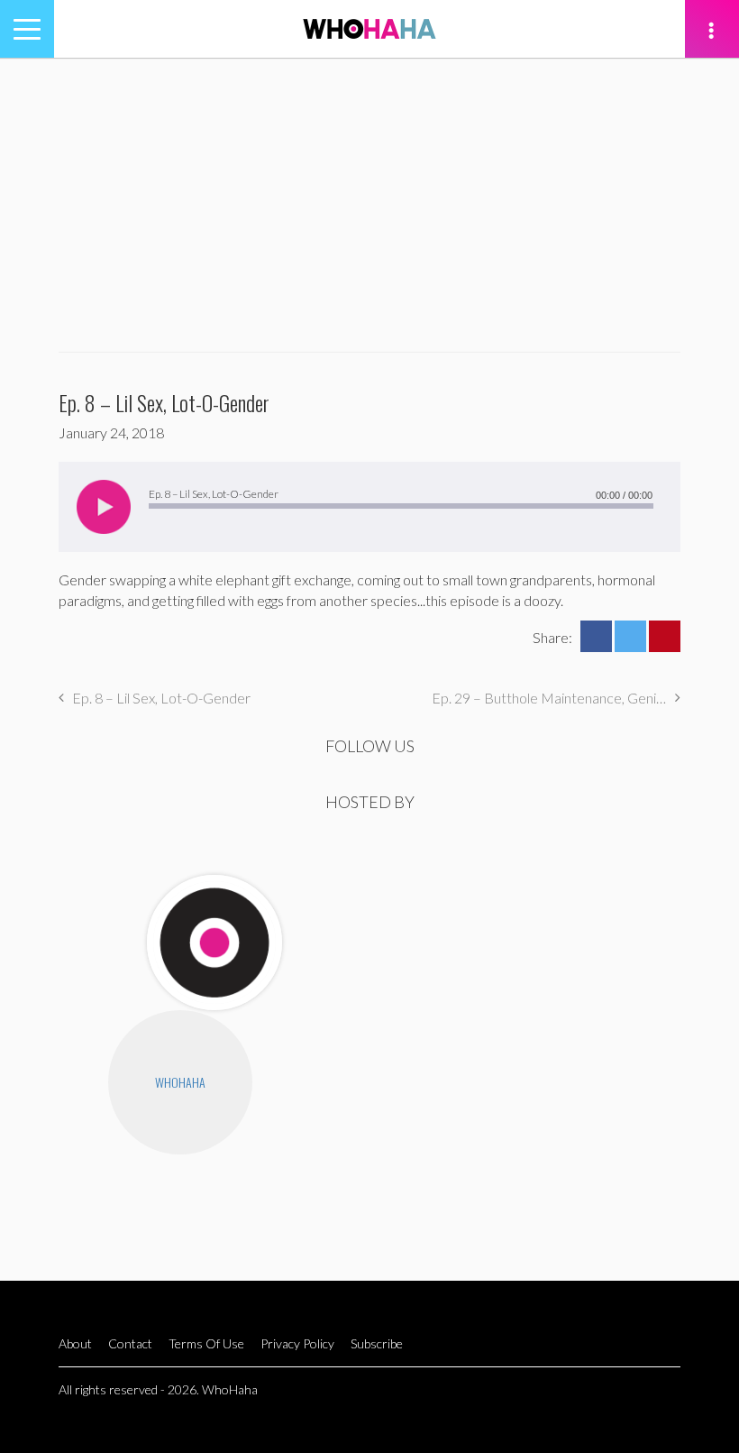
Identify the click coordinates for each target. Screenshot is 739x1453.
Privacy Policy (297, 1343)
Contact (130, 1343)
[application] (369, 507)
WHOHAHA (369, 29)
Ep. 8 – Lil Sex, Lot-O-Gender (161, 697)
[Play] (104, 507)
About (75, 1343)
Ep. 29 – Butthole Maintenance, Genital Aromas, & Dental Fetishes (556, 697)
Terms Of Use (206, 1343)
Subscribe (377, 1343)
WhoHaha (180, 1081)
